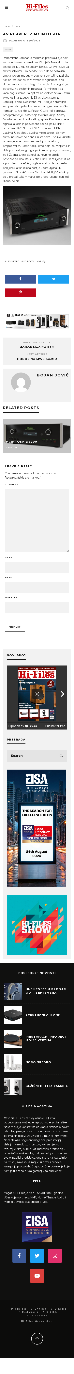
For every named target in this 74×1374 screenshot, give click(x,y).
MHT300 (43, 261)
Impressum (40, 1315)
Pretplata (19, 1309)
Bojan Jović (16, 40)
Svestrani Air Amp (43, 1014)
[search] (61, 756)
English (41, 1309)
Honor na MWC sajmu (37, 359)
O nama (61, 1309)
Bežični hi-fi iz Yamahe (47, 1086)
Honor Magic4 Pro (37, 347)
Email (10, 577)
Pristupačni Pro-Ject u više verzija (46, 1038)
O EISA (51, 1312)
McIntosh (29, 261)
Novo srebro (38, 1062)
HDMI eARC (13, 261)
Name (9, 557)
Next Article (37, 354)
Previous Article (37, 342)
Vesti (8, 49)
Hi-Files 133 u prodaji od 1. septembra (46, 990)
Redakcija (30, 1312)
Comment (13, 484)
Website (11, 597)
